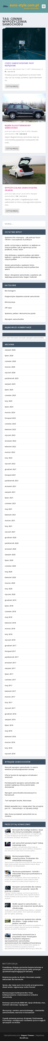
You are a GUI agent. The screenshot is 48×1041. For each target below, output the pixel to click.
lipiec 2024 (9, 407)
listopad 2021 (10, 475)
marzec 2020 (10, 583)
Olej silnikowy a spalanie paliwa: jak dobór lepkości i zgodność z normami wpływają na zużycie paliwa (22, 257)
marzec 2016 (10, 742)
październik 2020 (11, 543)
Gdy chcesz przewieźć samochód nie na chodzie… (21, 815)
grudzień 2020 (10, 537)
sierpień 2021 (10, 492)
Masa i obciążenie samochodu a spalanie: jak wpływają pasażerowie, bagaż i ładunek (23, 276)
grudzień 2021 (10, 469)
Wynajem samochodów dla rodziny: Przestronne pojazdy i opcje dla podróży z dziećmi (23, 889)
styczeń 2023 (10, 435)
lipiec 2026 (9, 355)
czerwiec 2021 (10, 503)
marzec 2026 (10, 367)
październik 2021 (11, 481)
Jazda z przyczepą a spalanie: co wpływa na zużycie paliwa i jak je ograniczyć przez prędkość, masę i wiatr (22, 247)
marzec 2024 (10, 412)
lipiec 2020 (9, 560)
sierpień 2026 (10, 350)
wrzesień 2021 (10, 486)
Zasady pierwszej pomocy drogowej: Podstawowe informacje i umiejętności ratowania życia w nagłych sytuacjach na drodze (23, 1020)
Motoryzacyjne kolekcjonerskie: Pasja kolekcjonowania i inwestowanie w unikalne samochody (20, 995)
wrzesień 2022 (10, 441)
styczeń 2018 (10, 640)
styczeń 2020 (10, 594)
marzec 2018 (10, 628)
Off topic (8, 308)
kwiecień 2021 (10, 515)
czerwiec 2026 (10, 361)
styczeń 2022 (10, 464)
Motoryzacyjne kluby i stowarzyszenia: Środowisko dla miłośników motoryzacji (25, 858)
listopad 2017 (10, 651)
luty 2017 (8, 702)
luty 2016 (8, 748)
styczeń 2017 (10, 708)
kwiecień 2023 (10, 429)
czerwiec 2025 (10, 395)
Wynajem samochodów (14, 319)
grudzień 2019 (10, 600)
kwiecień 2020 (10, 577)
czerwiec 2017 (10, 680)
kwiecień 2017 (10, 691)
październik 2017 (11, 657)
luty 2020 (8, 589)
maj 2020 (8, 572)
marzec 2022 (10, 452)
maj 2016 (8, 731)
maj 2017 (8, 685)
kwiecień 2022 (10, 446)
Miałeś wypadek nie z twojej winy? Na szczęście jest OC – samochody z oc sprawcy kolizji (24, 807)
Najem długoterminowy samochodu (18, 126)
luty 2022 (8, 458)
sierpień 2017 (10, 668)
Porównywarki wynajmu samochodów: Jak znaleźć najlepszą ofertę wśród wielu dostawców (22, 785)
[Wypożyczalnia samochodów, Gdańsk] (24, 170)
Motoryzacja (36, 69)
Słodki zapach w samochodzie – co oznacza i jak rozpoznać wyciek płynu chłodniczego (27, 906)
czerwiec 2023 (10, 424)
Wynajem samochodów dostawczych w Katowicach (20, 794)
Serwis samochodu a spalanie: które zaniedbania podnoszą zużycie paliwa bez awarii (22, 267)
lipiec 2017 (9, 674)
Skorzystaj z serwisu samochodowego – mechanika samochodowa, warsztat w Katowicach (23, 1011)
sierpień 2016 (10, 719)
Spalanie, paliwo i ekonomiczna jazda (20, 313)
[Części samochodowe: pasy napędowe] (24, 44)
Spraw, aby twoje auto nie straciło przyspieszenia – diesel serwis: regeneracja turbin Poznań (23, 986)
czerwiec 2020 (10, 566)
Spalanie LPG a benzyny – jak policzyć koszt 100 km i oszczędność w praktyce (22, 238)
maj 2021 (8, 509)
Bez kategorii (10, 291)
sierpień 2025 (10, 384)
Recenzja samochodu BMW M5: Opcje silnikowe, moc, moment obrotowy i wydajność (23, 1004)
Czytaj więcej (12, 86)
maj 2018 (8, 617)
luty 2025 (8, 401)
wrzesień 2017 (10, 663)
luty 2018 (8, 634)
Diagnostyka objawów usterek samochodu (22, 296)
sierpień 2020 (10, 554)
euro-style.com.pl (14, 69)
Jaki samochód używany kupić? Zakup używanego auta (27, 844)
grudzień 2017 (10, 645)
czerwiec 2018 (10, 611)
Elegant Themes (27, 1035)
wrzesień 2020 (10, 549)
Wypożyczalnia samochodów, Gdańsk (21, 189)
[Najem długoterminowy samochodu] (24, 108)
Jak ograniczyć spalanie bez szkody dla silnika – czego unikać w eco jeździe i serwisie (26, 921)
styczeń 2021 (10, 532)
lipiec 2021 (9, 498)
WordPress (24, 1038)
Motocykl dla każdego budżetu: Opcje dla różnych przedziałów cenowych (27, 831)
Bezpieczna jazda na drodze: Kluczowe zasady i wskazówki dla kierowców (21, 978)
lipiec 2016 (9, 725)
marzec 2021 (10, 520)
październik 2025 (11, 378)
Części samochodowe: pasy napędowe (19, 64)
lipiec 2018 (9, 606)
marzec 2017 (10, 697)
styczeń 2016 (10, 754)
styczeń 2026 (10, 372)
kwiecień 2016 (10, 736)
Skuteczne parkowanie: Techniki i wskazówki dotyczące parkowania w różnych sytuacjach (23, 873)
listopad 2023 (10, 418)
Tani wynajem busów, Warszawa (18, 800)
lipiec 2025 (9, 390)
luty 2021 (8, 526)
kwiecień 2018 (10, 623)
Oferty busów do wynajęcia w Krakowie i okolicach (21, 776)
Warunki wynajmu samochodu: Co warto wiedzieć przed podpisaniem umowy (21, 768)
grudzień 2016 (10, 714)
